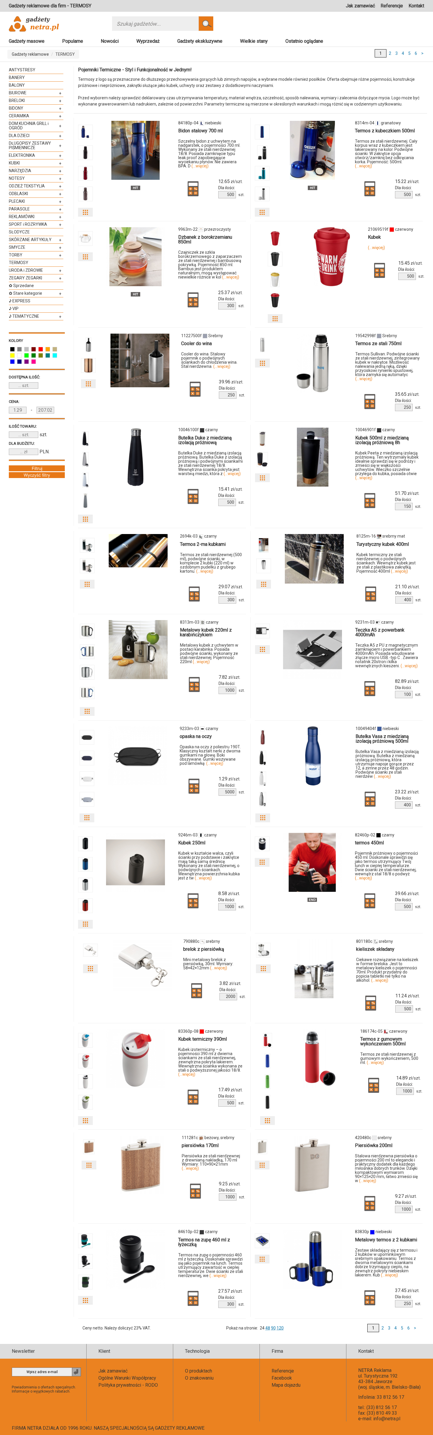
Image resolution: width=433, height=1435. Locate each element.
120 (280, 1328)
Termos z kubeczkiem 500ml (385, 131)
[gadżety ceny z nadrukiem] (135, 150)
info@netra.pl (386, 1418)
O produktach (198, 1371)
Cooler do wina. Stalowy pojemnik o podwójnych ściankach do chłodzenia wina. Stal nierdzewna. (209, 360)
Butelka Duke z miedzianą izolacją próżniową (205, 440)
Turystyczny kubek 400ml (382, 544)
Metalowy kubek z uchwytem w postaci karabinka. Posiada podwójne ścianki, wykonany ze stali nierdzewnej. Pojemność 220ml (209, 653)
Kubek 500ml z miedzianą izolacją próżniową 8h (382, 440)
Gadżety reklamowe (30, 54)
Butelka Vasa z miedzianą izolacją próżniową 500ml (382, 739)
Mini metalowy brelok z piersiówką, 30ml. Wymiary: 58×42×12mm (208, 963)
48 (267, 1328)
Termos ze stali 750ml (378, 343)
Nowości (110, 41)
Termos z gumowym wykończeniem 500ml (383, 1041)
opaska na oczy (196, 736)
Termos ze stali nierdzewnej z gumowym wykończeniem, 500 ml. (389, 1058)
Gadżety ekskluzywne (199, 41)
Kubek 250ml (191, 843)
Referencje (392, 6)
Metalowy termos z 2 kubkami (386, 1240)
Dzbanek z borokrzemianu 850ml (205, 239)
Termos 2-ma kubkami (203, 544)
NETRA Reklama (374, 1370)
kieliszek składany (375, 949)
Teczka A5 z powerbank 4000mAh (379, 632)
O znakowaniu (199, 1378)
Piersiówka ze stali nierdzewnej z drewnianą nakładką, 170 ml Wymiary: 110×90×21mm (211, 1162)
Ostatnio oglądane (304, 41)
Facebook (282, 1378)
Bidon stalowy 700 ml (200, 131)
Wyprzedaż (148, 41)
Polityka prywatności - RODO (128, 1385)
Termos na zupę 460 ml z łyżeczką (204, 1242)
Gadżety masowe (26, 41)
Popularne (72, 41)
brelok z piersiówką (203, 949)
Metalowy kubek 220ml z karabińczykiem (206, 632)
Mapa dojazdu (286, 1385)
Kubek (374, 237)
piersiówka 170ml (200, 1145)
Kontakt (416, 6)
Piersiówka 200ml (373, 1145)
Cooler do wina (196, 343)
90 (273, 1328)
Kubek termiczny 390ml (202, 1039)
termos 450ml (369, 843)
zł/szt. (230, 181)
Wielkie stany (254, 41)
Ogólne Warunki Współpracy (127, 1378)
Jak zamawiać (360, 6)
